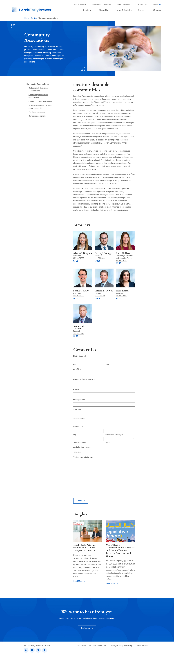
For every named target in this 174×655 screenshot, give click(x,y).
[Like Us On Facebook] (44, 650)
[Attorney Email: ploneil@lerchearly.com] (95, 298)
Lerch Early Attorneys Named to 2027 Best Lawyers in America (85, 547)
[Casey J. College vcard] (98, 260)
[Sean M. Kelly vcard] (77, 298)
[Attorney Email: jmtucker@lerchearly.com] (74, 336)
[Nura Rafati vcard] (120, 298)
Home (27, 18)
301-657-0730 (121, 296)
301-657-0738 (100, 296)
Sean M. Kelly (81, 290)
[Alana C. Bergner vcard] (77, 260)
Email (79, 400)
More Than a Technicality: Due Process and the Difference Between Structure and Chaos (120, 550)
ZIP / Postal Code (79, 443)
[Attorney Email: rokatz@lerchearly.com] (117, 263)
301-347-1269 (78, 296)
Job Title (77, 369)
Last (107, 365)
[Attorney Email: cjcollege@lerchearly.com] (95, 260)
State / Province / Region (114, 434)
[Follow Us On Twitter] (38, 650)
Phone (76, 389)
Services (34, 18)
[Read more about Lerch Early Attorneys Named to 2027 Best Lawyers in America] (87, 531)
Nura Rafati (122, 290)
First (74, 365)
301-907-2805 (78, 258)
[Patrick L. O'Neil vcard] (98, 298)
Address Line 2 (78, 426)
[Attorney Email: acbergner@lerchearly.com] (74, 260)
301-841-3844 (100, 258)
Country (108, 443)
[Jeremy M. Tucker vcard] (77, 336)
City (74, 434)
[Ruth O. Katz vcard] (120, 263)
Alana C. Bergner (82, 253)
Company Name (83, 379)
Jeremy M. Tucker (78, 327)
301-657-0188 (121, 261)
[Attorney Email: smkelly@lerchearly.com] (74, 298)
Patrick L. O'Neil (104, 290)
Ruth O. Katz (123, 253)
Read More (78, 581)
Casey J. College (103, 253)
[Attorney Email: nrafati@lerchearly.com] (117, 298)
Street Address (79, 418)
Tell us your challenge (83, 457)
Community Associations (37, 84)
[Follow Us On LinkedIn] (26, 650)
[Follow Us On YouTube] (32, 650)
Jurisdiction (82, 447)
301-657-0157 (78, 334)
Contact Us (85, 628)
